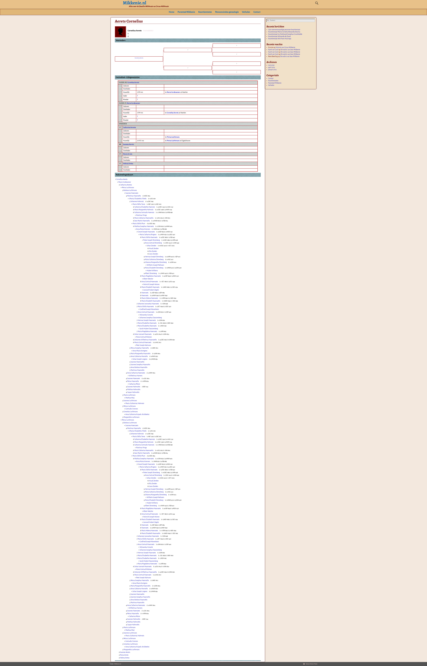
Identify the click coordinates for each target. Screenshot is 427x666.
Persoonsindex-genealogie (227, 12)
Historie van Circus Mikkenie (285, 47)
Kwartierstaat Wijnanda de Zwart (279, 36)
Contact (256, 12)
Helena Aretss (128, 163)
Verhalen (246, 12)
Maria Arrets (127, 154)
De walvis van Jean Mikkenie (290, 49)
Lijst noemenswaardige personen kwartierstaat (284, 29)
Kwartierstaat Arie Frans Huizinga (279, 38)
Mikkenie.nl (117, 664)
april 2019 (271, 67)
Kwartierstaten (205, 12)
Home (171, 12)
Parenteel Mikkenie (186, 12)
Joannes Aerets (128, 144)
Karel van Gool (273, 49)
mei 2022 (271, 65)
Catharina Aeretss (129, 127)
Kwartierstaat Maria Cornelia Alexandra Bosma (284, 32)
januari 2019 (272, 70)
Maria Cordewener (133, 103)
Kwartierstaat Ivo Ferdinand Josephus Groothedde (285, 34)
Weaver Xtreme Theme (311, 664)
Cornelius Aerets (133, 82)
